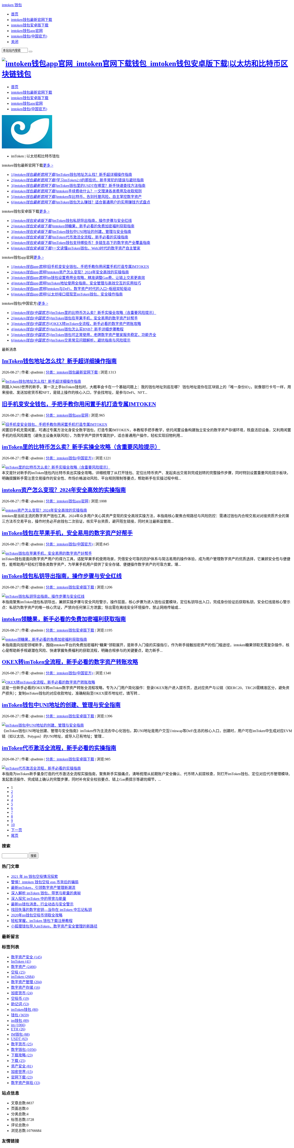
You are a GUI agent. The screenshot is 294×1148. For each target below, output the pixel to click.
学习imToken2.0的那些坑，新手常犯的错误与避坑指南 (77, 180)
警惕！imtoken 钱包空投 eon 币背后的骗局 (45, 882)
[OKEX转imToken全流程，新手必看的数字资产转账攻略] (48, 682)
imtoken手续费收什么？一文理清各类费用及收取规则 (76, 191)
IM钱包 (20, 1034)
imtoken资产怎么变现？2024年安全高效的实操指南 (70, 272)
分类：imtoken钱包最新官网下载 (72, 372)
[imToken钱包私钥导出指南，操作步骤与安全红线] (43, 596)
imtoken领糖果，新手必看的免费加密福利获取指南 (72, 226)
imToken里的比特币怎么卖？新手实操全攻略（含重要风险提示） (83, 313)
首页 (14, 14)
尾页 (14, 836)
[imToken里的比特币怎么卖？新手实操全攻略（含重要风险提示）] (56, 467)
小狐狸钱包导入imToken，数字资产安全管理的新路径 (54, 926)
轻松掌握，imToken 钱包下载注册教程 (42, 921)
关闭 (14, 42)
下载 (18, 1061)
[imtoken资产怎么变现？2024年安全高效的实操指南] (44, 510)
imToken (22, 977)
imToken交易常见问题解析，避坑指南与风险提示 (70, 340)
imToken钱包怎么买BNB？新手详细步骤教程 (67, 329)
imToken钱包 (24, 1010)
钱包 (20, 1015)
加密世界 (22, 1072)
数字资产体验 (25, 1083)
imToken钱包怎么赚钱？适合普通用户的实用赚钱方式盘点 (80, 202)
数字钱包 (23, 1050)
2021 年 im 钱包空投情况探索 (34, 876)
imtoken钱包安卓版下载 (29, 25)
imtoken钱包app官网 (27, 31)
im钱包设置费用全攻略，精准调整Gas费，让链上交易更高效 (78, 278)
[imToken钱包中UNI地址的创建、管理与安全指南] (43, 725)
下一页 (16, 830)
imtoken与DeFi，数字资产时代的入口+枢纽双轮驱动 (71, 289)
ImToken (21, 961)
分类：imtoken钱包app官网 (67, 415)
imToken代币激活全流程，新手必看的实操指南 (69, 237)
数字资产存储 (25, 987)
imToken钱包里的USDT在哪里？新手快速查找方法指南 (78, 186)
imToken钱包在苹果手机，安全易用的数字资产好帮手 (74, 318)
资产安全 (22, 1066)
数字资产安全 (26, 957)
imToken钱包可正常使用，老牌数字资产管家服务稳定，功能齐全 (83, 335)
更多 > (48, 165)
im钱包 (20, 1021)
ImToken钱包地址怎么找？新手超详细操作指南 (71, 175)
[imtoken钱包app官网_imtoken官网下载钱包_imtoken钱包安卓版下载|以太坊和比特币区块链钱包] (147, 74)
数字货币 (22, 1044)
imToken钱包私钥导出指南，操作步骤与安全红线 (71, 221)
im (18, 1025)
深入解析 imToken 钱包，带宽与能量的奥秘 (46, 893)
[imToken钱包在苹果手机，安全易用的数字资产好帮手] (47, 553)
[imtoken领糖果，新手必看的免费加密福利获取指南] (44, 639)
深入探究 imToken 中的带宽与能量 (38, 899)
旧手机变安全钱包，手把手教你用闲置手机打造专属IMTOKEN (80, 267)
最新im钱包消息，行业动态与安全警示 (42, 904)
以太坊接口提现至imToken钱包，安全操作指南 (67, 294)
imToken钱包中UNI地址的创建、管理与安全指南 (71, 232)
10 (13, 825)
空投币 (20, 998)
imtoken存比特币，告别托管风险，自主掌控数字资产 (76, 197)
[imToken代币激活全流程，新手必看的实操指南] (41, 768)
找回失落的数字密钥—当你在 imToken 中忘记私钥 (51, 910)
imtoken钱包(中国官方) (29, 36)
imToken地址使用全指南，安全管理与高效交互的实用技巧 (76, 283)
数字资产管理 (26, 982)
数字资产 (23, 967)
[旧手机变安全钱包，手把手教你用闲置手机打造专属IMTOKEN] (54, 424)
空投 (18, 972)
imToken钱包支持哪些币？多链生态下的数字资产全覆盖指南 (80, 243)
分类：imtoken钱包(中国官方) (69, 458)
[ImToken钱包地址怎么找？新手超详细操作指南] (41, 381)
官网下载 (22, 1077)
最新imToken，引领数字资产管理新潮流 (43, 888)
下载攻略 (22, 1055)
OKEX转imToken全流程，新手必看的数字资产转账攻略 (76, 324)
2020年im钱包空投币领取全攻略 (36, 915)
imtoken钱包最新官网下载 (31, 20)
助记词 (20, 1004)
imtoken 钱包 (12, 5)
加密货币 (22, 993)
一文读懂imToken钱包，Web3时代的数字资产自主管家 (75, 248)
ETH (18, 1029)
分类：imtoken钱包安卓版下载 (70, 587)
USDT (19, 1039)
